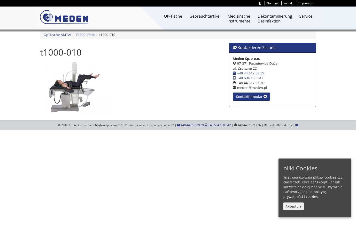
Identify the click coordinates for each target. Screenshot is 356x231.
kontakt (289, 3)
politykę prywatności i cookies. (304, 194)
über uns (272, 3)
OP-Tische (173, 16)
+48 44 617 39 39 (250, 73)
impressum (306, 3)
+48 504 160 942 (249, 78)
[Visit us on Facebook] (260, 3)
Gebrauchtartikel (204, 16)
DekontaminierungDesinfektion (275, 18)
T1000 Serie (85, 34)
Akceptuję (294, 206)
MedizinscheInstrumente (239, 18)
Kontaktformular (249, 96)
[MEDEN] (64, 17)
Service (305, 16)
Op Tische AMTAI (57, 34)
